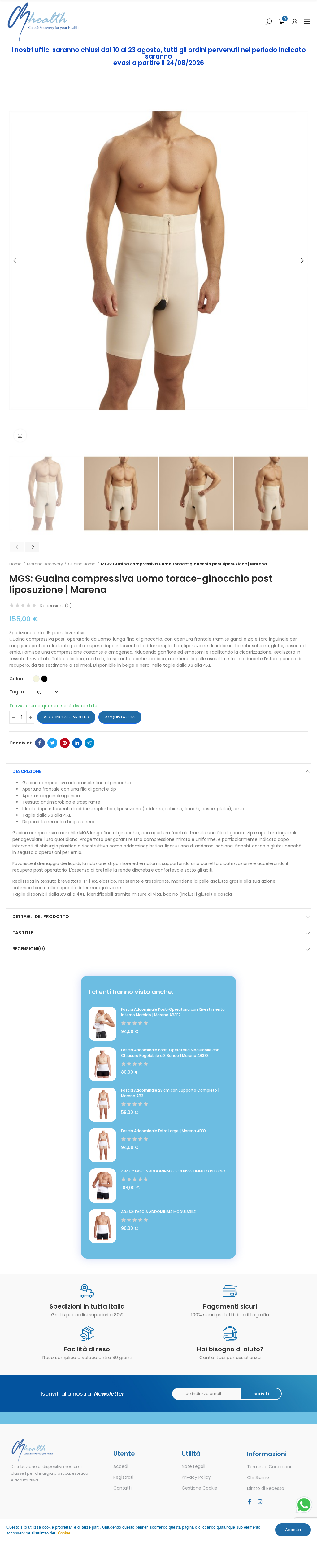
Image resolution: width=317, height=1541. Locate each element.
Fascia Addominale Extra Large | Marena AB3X (163, 1130)
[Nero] (44, 679)
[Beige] (36, 679)
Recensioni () (56, 605)
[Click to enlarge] (20, 435)
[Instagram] (259, 1501)
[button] (15, 260)
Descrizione (26, 771)
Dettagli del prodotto (40, 916)
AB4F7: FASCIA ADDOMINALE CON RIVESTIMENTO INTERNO (173, 1171)
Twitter (52, 743)
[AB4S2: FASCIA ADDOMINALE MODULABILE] (102, 1226)
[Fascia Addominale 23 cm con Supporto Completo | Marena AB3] (102, 1105)
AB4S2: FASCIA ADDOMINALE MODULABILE (158, 1211)
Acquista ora (120, 717)
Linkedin (77, 743)
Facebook (40, 743)
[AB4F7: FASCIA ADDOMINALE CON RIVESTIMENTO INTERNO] (102, 1185)
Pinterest (65, 743)
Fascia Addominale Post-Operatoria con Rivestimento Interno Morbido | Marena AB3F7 (173, 1012)
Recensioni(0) (28, 949)
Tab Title (22, 932)
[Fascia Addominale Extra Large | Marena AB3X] (102, 1145)
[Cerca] (269, 21)
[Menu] (307, 21)
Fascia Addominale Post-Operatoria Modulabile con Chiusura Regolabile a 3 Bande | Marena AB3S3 (170, 1052)
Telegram (89, 743)
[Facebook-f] (249, 1501)
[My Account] (295, 21)
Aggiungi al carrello (66, 717)
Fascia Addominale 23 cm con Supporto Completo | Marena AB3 (170, 1093)
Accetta (293, 1530)
